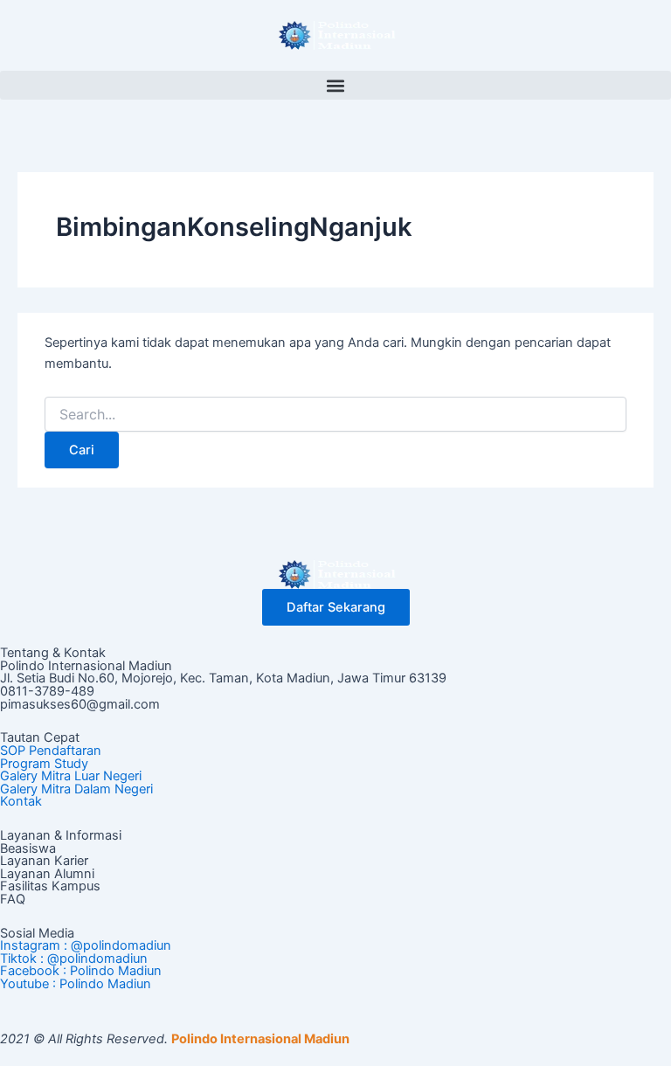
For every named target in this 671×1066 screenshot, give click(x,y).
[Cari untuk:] (335, 414)
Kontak (21, 801)
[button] (335, 85)
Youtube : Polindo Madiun (75, 984)
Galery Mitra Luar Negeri (71, 776)
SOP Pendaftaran (50, 750)
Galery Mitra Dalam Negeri (76, 789)
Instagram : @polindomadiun (85, 945)
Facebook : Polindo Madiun (81, 971)
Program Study (44, 764)
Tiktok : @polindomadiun (74, 958)
